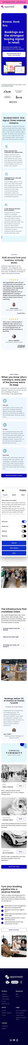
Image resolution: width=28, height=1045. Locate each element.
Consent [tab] (5, 495)
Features (4, 994)
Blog (17, 994)
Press (17, 996)
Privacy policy (20, 1012)
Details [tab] (14, 495)
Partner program (6, 1012)
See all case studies (14, 866)
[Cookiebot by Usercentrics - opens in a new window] (19, 491)
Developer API (6, 1003)
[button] (25, 7)
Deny (14, 553)
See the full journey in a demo (14, 475)
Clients (4, 1015)
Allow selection (14, 548)
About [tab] (23, 495)
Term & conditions (21, 1010)
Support (4, 1028)
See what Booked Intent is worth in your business (14, 54)
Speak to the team (14, 929)
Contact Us (5, 1026)
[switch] (24, 526)
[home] (7, 7)
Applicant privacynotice (21, 1018)
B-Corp (4, 1010)
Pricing (4, 1001)
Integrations (5, 996)
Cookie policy (20, 1015)
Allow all (14, 543)
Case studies (5, 999)
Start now (23, 2)
